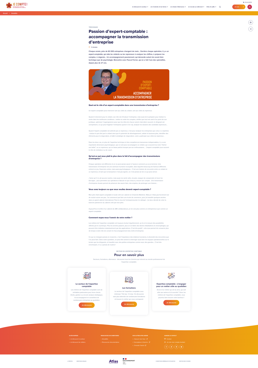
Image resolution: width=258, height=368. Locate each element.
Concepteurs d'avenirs (141, 342)
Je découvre (87, 305)
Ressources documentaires (110, 342)
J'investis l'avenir (139, 345)
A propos (70, 361)
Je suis (237, 7)
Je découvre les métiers (77, 342)
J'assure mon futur (140, 339)
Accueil (5, 13)
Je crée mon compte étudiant (176, 342)
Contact (169, 339)
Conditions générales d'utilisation (165, 361)
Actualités (14, 13)
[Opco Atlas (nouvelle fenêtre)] (113, 361)
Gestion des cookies (184, 361)
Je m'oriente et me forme (158, 7)
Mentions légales (81, 361)
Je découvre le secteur (139, 7)
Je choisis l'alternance (177, 7)
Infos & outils (211, 7)
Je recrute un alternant (195, 7)
